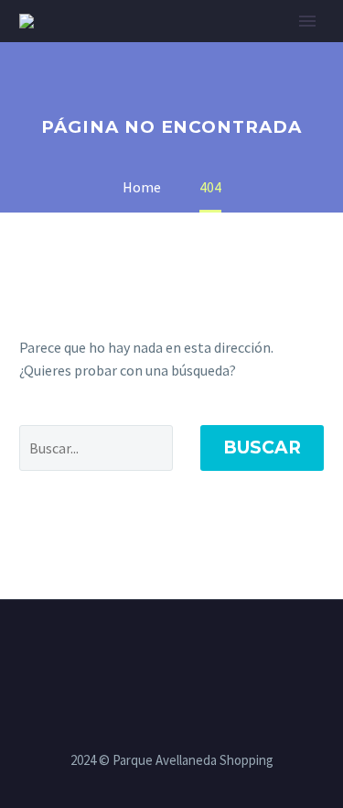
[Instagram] (184, 650)
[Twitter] (160, 650)
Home (217, 48)
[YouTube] (207, 650)
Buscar (262, 447)
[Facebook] (136, 650)
